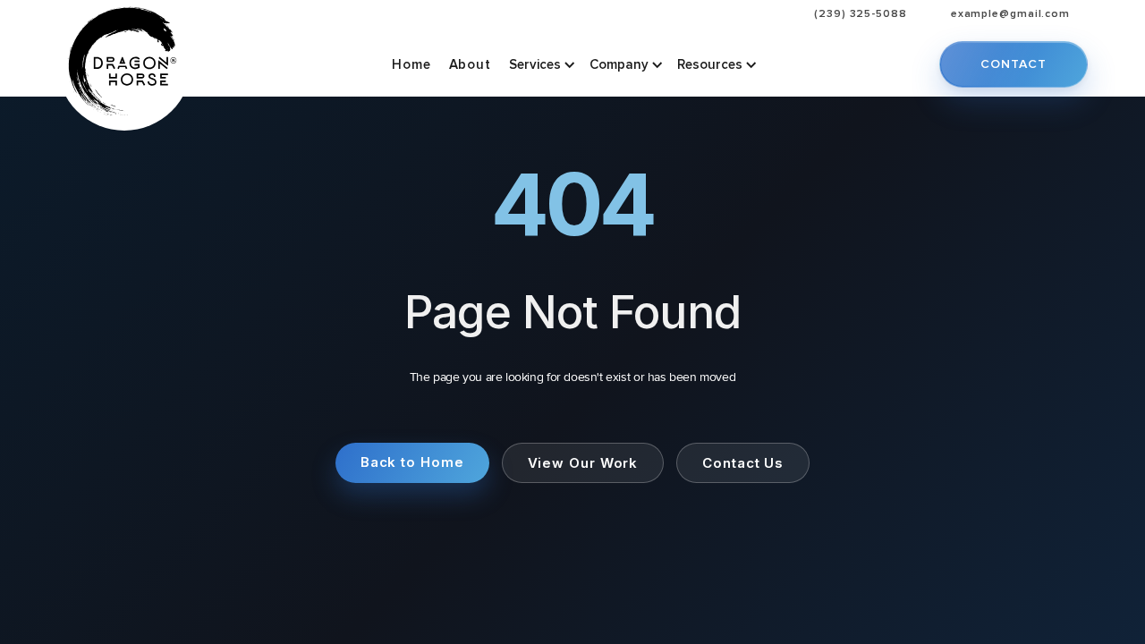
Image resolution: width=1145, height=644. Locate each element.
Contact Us (743, 462)
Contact (1013, 64)
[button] (540, 64)
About (470, 64)
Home (411, 64)
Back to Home (412, 461)
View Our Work (583, 462)
